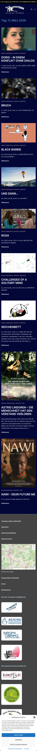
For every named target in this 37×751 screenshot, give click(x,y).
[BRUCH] (18, 88)
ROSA (5, 235)
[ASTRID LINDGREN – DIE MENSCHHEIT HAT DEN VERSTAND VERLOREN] (18, 376)
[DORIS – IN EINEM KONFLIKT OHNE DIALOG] (18, 39)
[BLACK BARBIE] (18, 132)
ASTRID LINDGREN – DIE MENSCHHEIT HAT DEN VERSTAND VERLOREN (17, 411)
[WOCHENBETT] (18, 310)
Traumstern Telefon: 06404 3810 (11, 521)
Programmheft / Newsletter (10, 578)
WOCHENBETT (11, 327)
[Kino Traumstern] (14, 9)
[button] (34, 717)
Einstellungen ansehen (18, 744)
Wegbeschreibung (6, 539)
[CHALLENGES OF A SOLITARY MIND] (18, 263)
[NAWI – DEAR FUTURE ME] (18, 463)
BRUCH (6, 105)
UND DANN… (9, 193)
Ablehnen (18, 740)
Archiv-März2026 (7, 53)
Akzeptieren (18, 735)
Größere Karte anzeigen (7, 571)
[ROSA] (18, 218)
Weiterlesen (5, 72)
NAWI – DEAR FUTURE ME (18, 494)
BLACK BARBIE (11, 149)
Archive (16, 53)
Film (23, 403)
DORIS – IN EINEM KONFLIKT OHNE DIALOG (18, 59)
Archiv (3, 584)
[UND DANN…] (18, 177)
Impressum (26, 748)
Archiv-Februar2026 (8, 403)
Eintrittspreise (6, 590)
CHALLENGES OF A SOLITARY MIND (14, 281)
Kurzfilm (23, 53)
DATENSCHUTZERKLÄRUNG (15, 748)
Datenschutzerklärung (8, 533)
